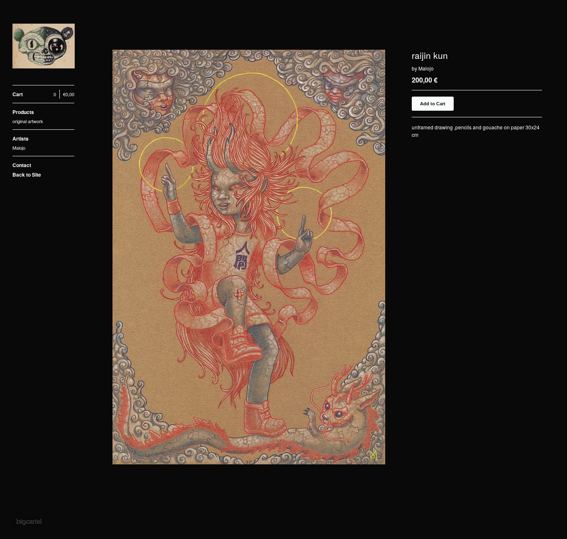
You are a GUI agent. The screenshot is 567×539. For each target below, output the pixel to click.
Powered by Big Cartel (28, 522)
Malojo (18, 147)
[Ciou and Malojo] (43, 47)
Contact (21, 165)
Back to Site (26, 174)
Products (23, 112)
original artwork (27, 121)
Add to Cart (432, 103)
